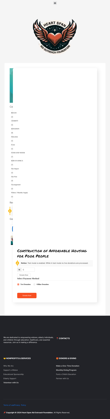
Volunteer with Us (11, 382)
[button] (55, 3)
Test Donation (25, 284)
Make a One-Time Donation (67, 366)
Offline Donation (43, 284)
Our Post (14, 177)
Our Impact (15, 169)
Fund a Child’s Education (66, 374)
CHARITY (14, 121)
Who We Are (8, 366)
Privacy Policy (20, 405)
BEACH (13, 113)
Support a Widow (10, 370)
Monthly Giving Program (66, 370)
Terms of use (8, 405)
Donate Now (23, 275)
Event (13, 145)
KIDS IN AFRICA (17, 161)
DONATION (15, 129)
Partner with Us (62, 378)
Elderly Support (9, 378)
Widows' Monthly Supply (19, 192)
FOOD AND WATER (18, 153)
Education (14, 137)
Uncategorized (15, 185)
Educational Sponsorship (13, 374)
